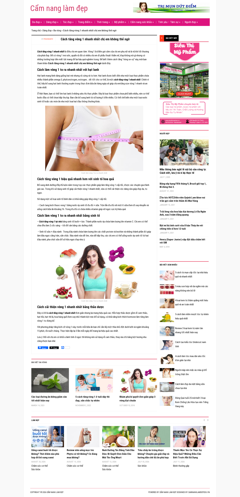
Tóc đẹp (68, 22)
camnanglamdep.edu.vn (199, 492)
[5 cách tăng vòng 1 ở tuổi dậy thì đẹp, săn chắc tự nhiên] (94, 381)
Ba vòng (57, 30)
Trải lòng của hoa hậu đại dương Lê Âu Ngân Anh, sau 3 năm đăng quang (183, 213)
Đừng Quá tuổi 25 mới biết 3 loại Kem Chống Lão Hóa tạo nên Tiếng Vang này (191, 402)
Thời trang (103, 22)
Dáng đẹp (52, 22)
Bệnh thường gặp (181, 465)
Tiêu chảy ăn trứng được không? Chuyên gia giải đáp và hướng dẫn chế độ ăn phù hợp (153, 454)
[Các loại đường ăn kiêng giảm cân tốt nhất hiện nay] (50, 381)
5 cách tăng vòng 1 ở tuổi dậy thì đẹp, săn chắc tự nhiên (92, 398)
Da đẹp (37, 22)
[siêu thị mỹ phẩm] (184, 83)
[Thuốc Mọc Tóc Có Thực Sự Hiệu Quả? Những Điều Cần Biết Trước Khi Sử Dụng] (189, 436)
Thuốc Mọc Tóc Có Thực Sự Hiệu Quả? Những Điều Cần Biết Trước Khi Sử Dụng (187, 454)
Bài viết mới (171, 38)
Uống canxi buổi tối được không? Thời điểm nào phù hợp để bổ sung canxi (45, 454)
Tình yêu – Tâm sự (169, 22)
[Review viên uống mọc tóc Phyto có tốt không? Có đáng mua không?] (83, 436)
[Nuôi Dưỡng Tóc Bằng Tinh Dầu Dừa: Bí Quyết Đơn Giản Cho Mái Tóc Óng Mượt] (118, 436)
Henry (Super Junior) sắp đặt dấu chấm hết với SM (182, 241)
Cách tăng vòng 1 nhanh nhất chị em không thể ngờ (95, 39)
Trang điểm (85, 22)
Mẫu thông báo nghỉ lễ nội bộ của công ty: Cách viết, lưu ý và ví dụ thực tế (183, 171)
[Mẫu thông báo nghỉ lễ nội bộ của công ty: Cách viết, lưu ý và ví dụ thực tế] (184, 153)
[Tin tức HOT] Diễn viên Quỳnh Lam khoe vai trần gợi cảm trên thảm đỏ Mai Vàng (182, 199)
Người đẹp (191, 22)
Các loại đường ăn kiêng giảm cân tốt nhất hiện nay (49, 398)
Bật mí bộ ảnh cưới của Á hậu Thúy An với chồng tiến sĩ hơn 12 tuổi (181, 227)
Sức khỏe (35, 469)
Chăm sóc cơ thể (39, 465)
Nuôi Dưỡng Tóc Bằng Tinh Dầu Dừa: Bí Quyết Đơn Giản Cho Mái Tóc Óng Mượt (118, 454)
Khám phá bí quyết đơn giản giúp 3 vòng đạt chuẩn (137, 398)
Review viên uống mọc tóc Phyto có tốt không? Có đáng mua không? (82, 454)
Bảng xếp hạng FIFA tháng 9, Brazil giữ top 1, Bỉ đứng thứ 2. (183, 185)
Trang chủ (36, 30)
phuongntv (48, 39)
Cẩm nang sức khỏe (142, 22)
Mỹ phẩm (120, 22)
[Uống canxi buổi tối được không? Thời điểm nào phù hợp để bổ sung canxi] (47, 436)
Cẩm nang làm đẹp (59, 8)
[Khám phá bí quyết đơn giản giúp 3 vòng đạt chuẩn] (138, 381)
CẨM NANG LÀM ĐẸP (168, 492)
